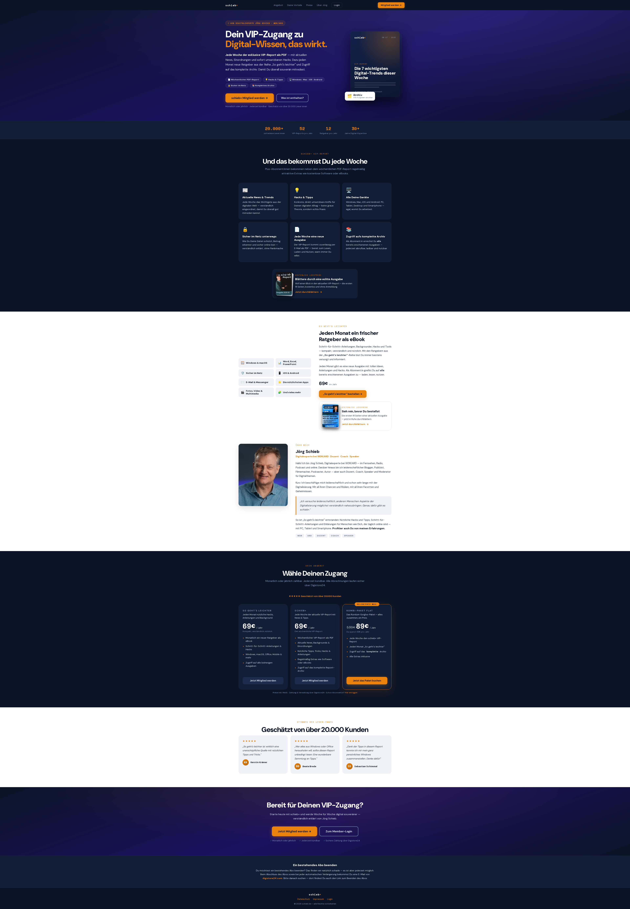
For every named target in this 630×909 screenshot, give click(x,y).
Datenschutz (303, 899)
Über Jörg (322, 5)
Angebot (278, 5)
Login (337, 5)
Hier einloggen (351, 692)
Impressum (318, 899)
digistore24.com (272, 878)
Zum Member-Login (339, 831)
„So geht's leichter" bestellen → (342, 394)
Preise (309, 5)
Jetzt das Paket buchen (367, 680)
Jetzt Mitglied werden (263, 680)
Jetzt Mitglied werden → (294, 831)
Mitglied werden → (391, 5)
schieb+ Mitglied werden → (249, 98)
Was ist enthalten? (292, 98)
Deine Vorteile (294, 5)
